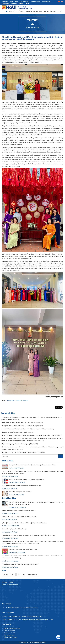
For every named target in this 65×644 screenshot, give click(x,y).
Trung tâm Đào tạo (24, 1)
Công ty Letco (5, 3)
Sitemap (21, 3)
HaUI (13, 400)
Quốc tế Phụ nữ (23, 400)
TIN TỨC (36, 28)
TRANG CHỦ (29, 28)
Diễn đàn (21, 11)
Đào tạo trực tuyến (9, 635)
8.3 (18, 400)
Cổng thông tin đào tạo (10, 637)
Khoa (16, 1)
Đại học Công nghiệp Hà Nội (12, 628)
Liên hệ (27, 3)
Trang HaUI (5, 1)
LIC (16, 400)
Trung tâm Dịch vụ (35, 1)
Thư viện (9, 400)
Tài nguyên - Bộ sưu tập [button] (33, 11)
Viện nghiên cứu (46, 1)
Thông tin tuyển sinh (9, 630)
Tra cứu (59, 11)
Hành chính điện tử (9, 633)
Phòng (11, 1)
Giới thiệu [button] (12, 11)
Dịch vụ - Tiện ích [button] (49, 11)
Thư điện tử (14, 3)
